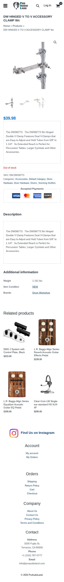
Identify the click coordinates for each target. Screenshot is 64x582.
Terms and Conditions (32, 522)
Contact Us (32, 515)
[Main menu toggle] (5, 6)
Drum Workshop (41, 292)
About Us (32, 511)
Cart (32, 489)
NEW (35, 286)
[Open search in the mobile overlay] (37, 5)
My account (32, 453)
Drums (34, 183)
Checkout (32, 493)
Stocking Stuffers (47, 183)
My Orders (32, 457)
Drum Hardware (21, 183)
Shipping (32, 481)
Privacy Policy (32, 519)
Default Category (37, 179)
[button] (55, 42)
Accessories (21, 179)
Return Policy (32, 485)
